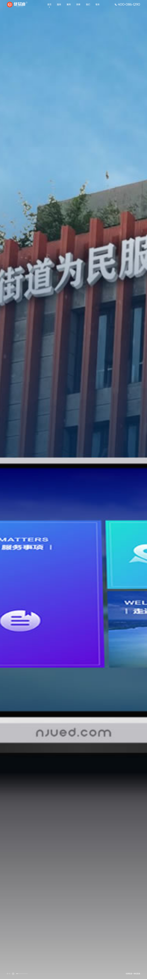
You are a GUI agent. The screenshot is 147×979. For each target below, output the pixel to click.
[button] (13, 973)
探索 (78, 4)
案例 (69, 4)
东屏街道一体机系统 (133, 974)
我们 (88, 4)
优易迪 (17, 4)
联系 (98, 4)
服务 (59, 4)
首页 (49, 4)
